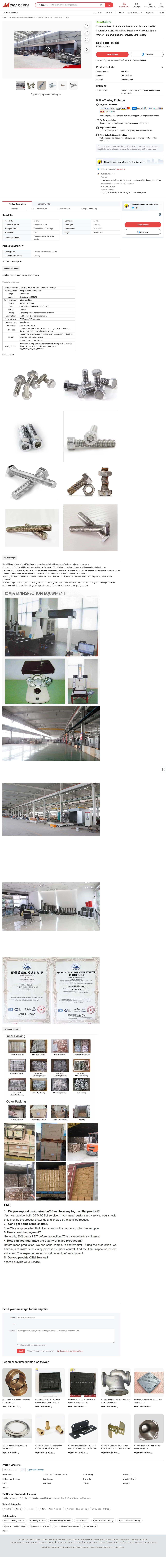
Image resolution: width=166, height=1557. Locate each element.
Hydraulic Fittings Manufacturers (66, 1526)
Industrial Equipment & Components (21, 17)
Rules (162, 12)
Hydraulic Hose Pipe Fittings (15, 1526)
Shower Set (87, 1479)
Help (120, 12)
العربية (96, 1542)
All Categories (11, 12)
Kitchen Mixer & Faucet (11, 1479)
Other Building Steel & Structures (55, 1474)
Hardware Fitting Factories (14, 1520)
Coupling (126, 1483)
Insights (144, 1539)
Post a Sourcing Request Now (70, 1351)
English (26, 1542)
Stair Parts (47, 1483)
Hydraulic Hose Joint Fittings (130, 1520)
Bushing (86, 1483)
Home (4, 17)
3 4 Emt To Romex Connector (51, 1509)
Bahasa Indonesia (150, 1542)
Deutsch (78, 1542)
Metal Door (127, 1474)
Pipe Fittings (30, 1509)
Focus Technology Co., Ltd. (67, 1547)
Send (21, 1351)
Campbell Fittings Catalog (77, 1509)
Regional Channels (112, 1539)
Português (42, 1542)
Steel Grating (88, 1474)
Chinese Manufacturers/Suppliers (54, 1539)
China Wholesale (73, 1539)
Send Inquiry (112, 54)
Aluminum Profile (129, 1479)
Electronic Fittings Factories (60, 1520)
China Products (35, 1539)
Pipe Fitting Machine (37, 1520)
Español (34, 1542)
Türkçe (130, 1542)
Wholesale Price (86, 1539)
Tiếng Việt (138, 1542)
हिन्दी (115, 1542)
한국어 (102, 1542)
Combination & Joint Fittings (59, 17)
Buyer (108, 12)
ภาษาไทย (123, 1542)
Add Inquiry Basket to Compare (48, 94)
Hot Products (23, 1539)
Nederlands (87, 1542)
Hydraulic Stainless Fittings (103, 1520)
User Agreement (96, 1547)
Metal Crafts (7, 1474)
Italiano (70, 1542)
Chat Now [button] (149, 54)
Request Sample (139, 60)
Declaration (108, 1547)
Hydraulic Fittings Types (40, 1526)
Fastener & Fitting (41, 17)
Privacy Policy (119, 1547)
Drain (4, 1483)
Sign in (161, 6)
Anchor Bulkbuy (90, 1526)
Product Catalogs (37, 1469)
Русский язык (61, 1542)
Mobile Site (135, 1539)
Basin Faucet (48, 1479)
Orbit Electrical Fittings (100, 1509)
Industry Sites (98, 1539)
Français (51, 1542)
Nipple (18, 1509)
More (4, 1488)
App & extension (134, 12)
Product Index (125, 1539)
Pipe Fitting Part (82, 1520)
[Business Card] (160, 214)
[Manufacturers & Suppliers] (15, 5)
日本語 (109, 1542)
